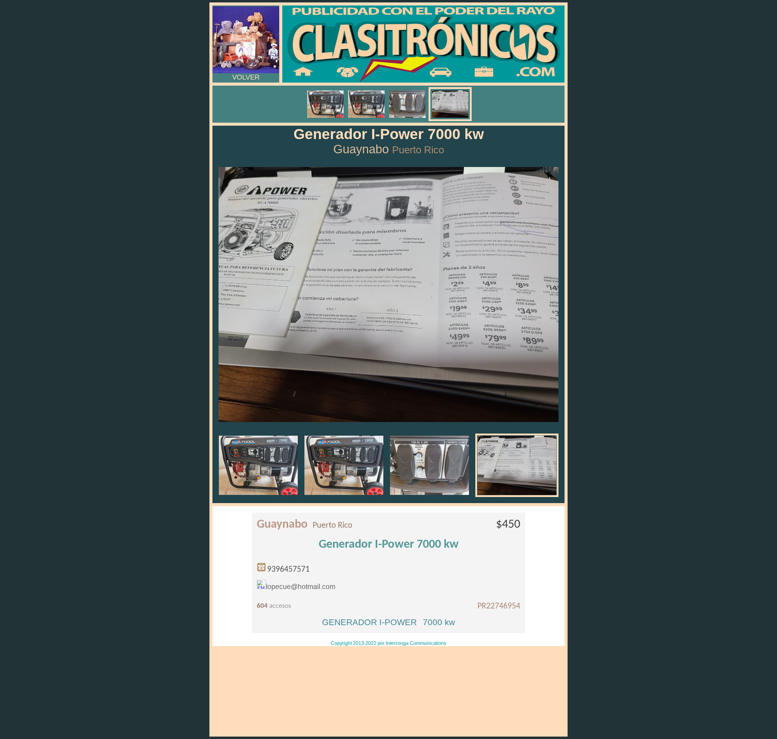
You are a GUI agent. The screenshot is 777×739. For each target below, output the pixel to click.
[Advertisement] (388, 691)
